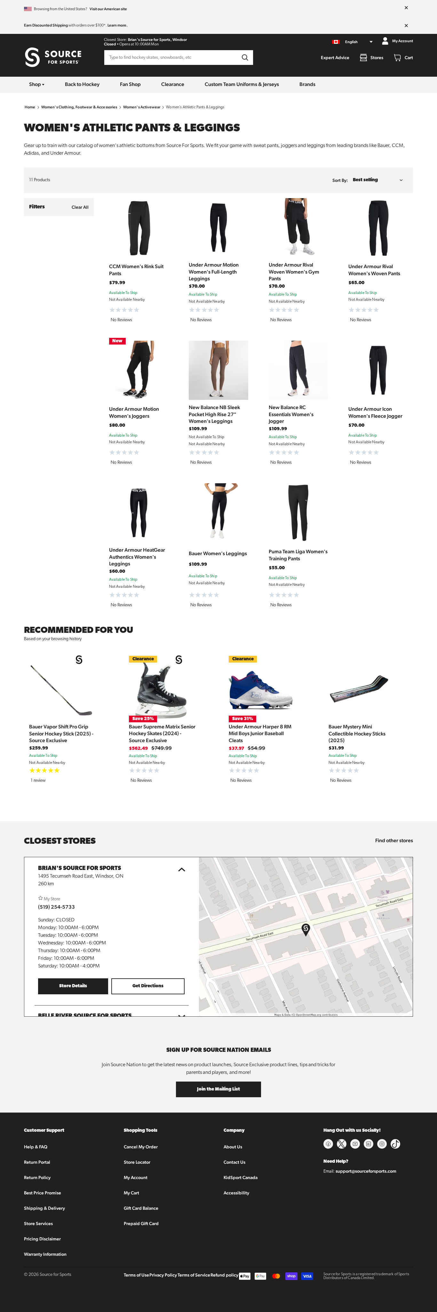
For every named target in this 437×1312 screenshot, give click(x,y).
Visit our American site (108, 9)
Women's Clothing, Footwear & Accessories (79, 107)
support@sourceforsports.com (366, 1171)
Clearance (172, 84)
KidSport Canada (241, 1177)
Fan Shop (130, 84)
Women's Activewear (142, 107)
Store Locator (137, 1162)
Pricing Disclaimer (42, 1238)
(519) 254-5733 (56, 907)
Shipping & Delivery (44, 1208)
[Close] (406, 8)
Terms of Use (136, 1274)
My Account (135, 1177)
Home (30, 107)
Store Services (38, 1223)
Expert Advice (335, 57)
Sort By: (340, 180)
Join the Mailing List (218, 1089)
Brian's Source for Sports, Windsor (157, 39)
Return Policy (37, 1177)
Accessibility (236, 1192)
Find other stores (394, 840)
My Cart (131, 1192)
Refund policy (224, 1274)
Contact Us (234, 1162)
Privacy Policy (163, 1274)
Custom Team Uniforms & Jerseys (242, 84)
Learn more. (117, 25)
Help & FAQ (35, 1146)
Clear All (80, 207)
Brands (307, 84)
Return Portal (37, 1162)
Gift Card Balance (141, 1208)
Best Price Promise (42, 1192)
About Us (233, 1146)
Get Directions (147, 986)
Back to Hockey (82, 84)
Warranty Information (45, 1254)
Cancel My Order (141, 1146)
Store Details (73, 986)
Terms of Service (194, 1274)
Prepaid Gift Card (141, 1223)
